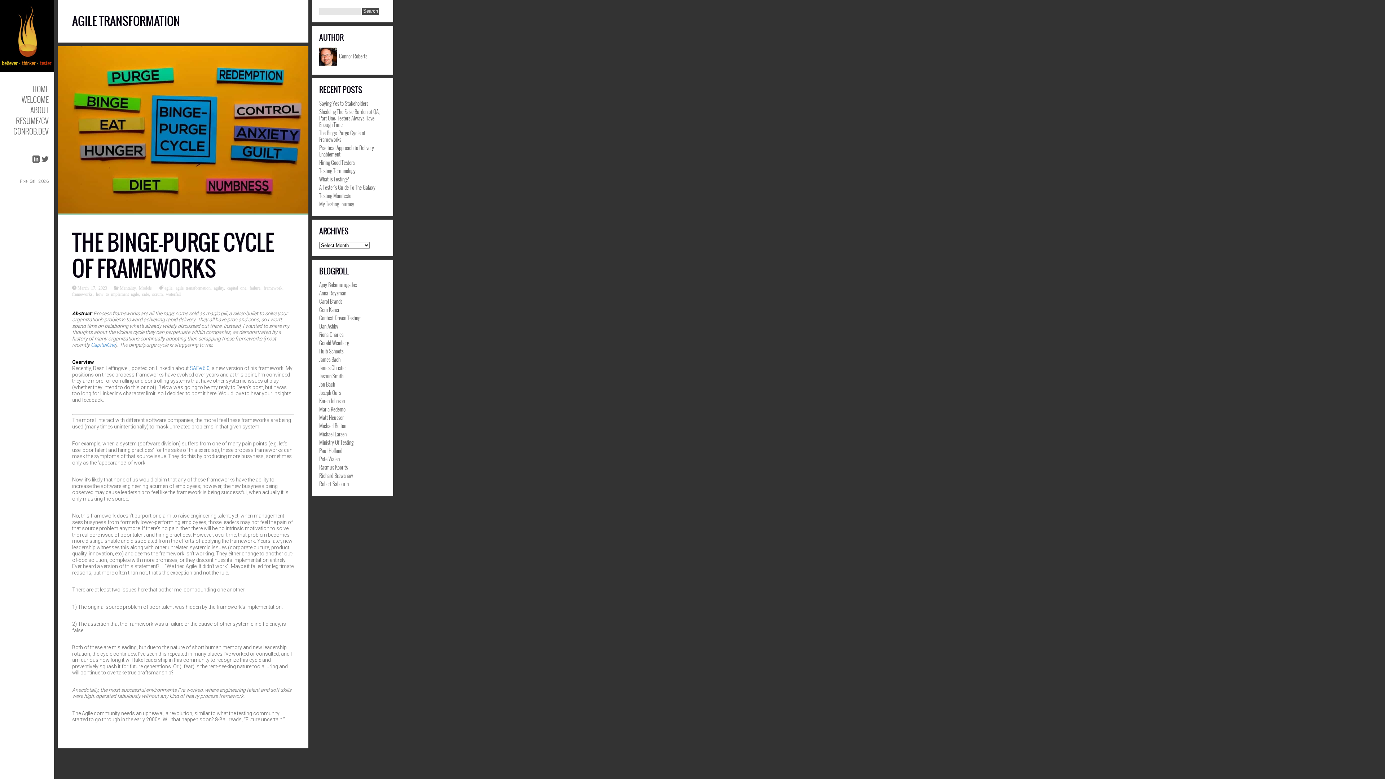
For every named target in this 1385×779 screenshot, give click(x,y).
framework (273, 288)
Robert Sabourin (334, 484)
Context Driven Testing (339, 318)
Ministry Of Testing (336, 442)
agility (219, 288)
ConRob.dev (31, 131)
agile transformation (193, 288)
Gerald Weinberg (334, 343)
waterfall (173, 294)
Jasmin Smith (331, 376)
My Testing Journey (336, 204)
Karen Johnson (332, 401)
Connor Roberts (353, 56)
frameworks (82, 294)
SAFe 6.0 (200, 368)
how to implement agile (117, 294)
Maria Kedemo (332, 409)
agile (168, 288)
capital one (236, 288)
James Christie (332, 367)
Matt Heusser (331, 417)
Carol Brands (330, 301)
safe (145, 294)
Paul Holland (330, 450)
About (39, 109)
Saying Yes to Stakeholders (343, 103)
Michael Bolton (332, 426)
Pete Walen (329, 459)
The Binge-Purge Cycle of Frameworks (173, 255)
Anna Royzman (332, 293)
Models (145, 288)
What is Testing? (334, 179)
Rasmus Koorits (333, 467)
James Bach (329, 359)
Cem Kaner (329, 309)
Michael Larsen (333, 434)
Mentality (128, 288)
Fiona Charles (331, 334)
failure (255, 288)
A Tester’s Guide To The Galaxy (347, 187)
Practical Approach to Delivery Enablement (346, 151)
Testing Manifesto (335, 195)
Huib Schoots (331, 351)
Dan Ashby (328, 326)
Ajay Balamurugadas (338, 285)
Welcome (35, 99)
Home (40, 88)
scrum (157, 294)
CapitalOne (103, 345)
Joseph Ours (330, 392)
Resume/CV (32, 120)
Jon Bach (327, 384)
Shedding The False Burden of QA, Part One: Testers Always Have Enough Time (349, 117)
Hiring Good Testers (337, 162)
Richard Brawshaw (336, 475)
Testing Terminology (337, 171)
